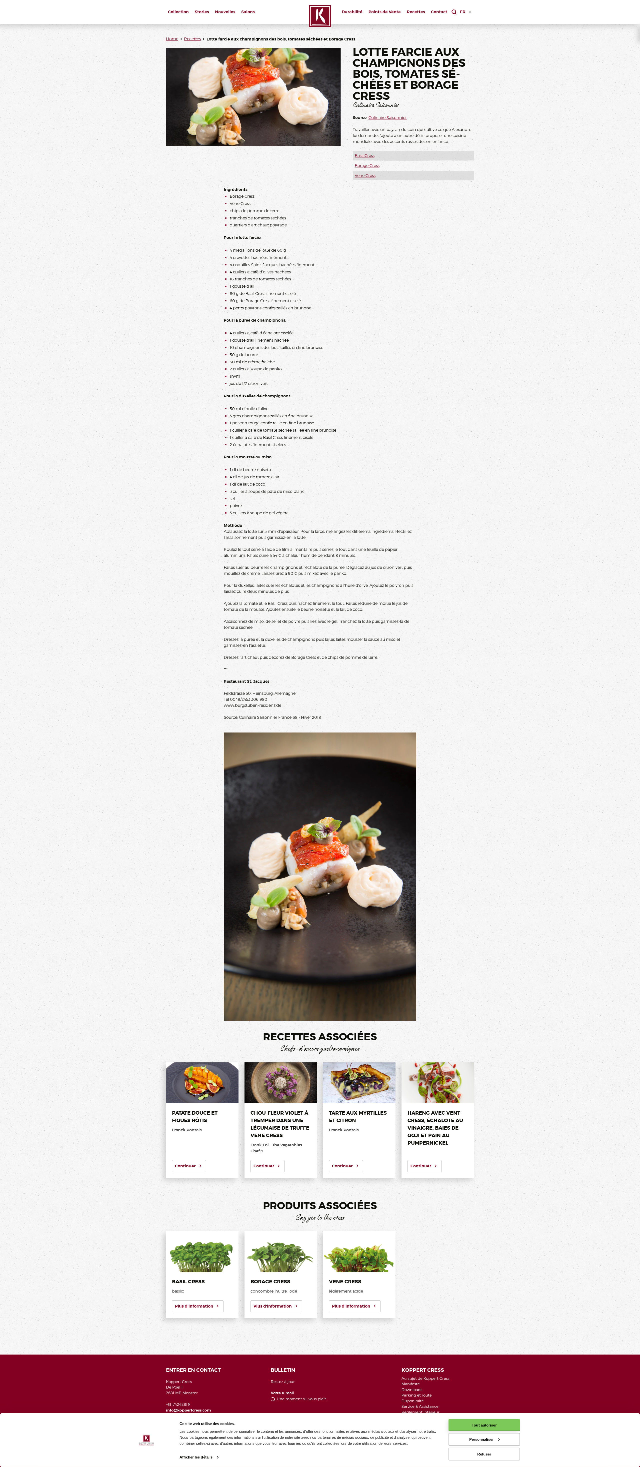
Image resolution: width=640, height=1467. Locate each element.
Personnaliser (481, 1439)
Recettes (416, 11)
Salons (248, 11)
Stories (202, 11)
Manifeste (411, 1384)
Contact (439, 11)
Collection (178, 11)
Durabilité (352, 11)
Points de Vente (384, 11)
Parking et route (417, 1395)
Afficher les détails (196, 1457)
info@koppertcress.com (188, 1410)
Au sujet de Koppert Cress (426, 1378)
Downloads (412, 1390)
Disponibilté (413, 1401)
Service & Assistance (420, 1406)
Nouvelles (225, 11)
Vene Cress (365, 175)
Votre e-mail (282, 1393)
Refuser (484, 1454)
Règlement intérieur (421, 1412)
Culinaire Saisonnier (387, 117)
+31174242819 (178, 1404)
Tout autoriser (484, 1425)
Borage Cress (367, 165)
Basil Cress (364, 155)
